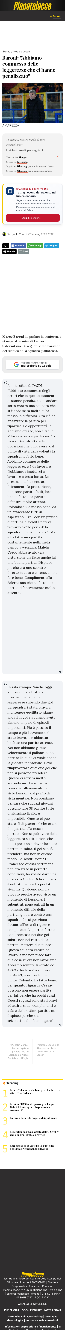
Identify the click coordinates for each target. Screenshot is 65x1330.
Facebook (22, 161)
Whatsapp (22, 166)
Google (23, 157)
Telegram (53, 245)
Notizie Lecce (21, 51)
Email (25, 251)
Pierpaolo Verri (16, 234)
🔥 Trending (10, 1083)
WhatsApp (36, 245)
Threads (11, 251)
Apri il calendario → (33, 218)
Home (6, 51)
